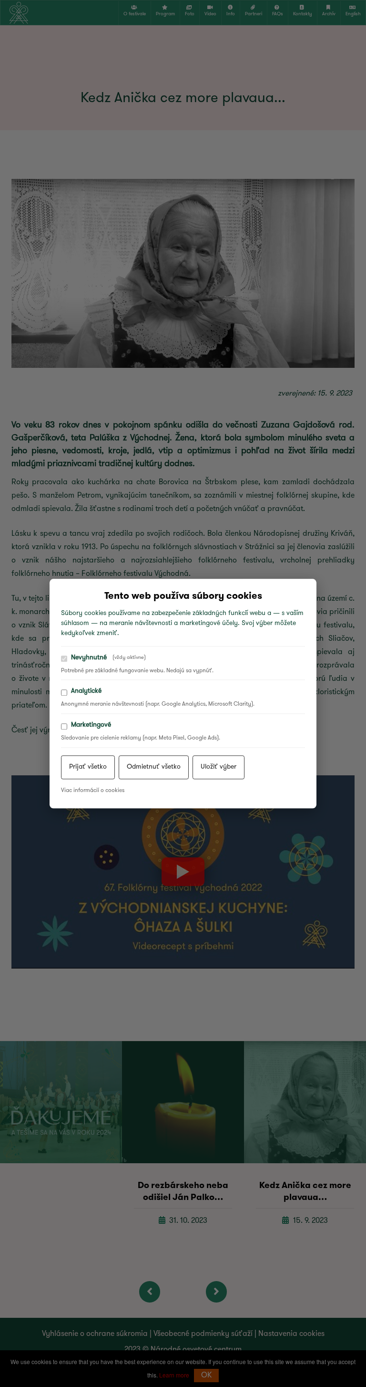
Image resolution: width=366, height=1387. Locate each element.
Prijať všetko (88, 767)
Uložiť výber (218, 767)
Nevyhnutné (108, 657)
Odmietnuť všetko (154, 767)
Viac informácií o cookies (92, 790)
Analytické (86, 691)
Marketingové (91, 725)
